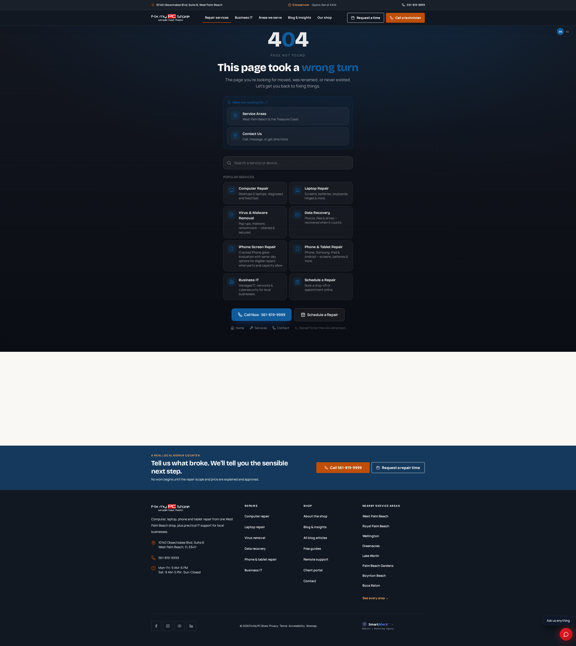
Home (240, 328)
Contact (283, 328)
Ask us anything (555, 620)
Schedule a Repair (322, 314)
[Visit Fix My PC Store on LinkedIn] (191, 626)
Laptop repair (255, 527)
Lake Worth (370, 556)
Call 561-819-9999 (346, 467)
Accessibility (297, 626)
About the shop (315, 516)
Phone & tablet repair (261, 559)
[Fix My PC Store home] (170, 18)
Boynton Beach (374, 575)
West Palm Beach (375, 516)
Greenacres (371, 546)
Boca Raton (371, 585)
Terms (283, 626)
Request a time (368, 18)
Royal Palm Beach (375, 526)
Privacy (273, 626)
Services (260, 328)
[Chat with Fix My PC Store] (566, 634)
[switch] (563, 31)
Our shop (324, 17)
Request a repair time (401, 467)
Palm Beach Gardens (378, 565)
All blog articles (315, 538)
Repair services (217, 17)
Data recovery (255, 548)
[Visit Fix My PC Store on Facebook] (156, 626)
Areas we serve (270, 17)
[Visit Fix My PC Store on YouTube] (179, 626)
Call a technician (408, 18)
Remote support (316, 559)
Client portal (313, 570)
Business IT (243, 17)
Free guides (312, 548)
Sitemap (311, 626)
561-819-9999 (168, 558)
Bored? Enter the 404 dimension (323, 328)
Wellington (370, 536)
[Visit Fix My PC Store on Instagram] (168, 626)
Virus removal (255, 538)
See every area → (375, 598)
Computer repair (257, 516)
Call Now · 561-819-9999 (264, 314)
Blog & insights (299, 17)
